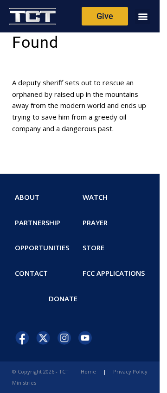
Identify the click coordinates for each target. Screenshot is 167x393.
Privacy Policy (130, 371)
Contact (31, 273)
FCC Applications (114, 273)
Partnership (37, 222)
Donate (63, 298)
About (27, 197)
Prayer (95, 222)
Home (88, 371)
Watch (95, 197)
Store (93, 247)
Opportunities (42, 247)
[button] (142, 16)
